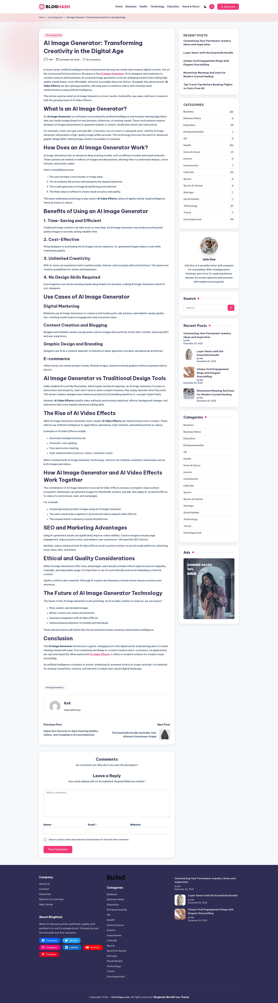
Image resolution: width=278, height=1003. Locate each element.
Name (48, 824)
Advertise (45, 894)
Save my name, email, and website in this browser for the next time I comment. (89, 839)
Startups (188, 192)
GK (185, 138)
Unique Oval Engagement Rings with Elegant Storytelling (206, 62)
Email (92, 824)
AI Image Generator (55, 687)
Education (189, 125)
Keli (67, 703)
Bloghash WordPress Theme (171, 997)
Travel (187, 212)
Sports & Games (193, 185)
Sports (187, 178)
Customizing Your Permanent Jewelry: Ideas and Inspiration (207, 42)
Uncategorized (54, 35)
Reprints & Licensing (51, 899)
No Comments (94, 60)
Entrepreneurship (193, 131)
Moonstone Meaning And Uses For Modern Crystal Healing (204, 74)
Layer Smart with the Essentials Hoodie (208, 52)
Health (187, 145)
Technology (190, 205)
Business (188, 111)
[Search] (231, 308)
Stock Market (191, 198)
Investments (190, 165)
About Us (44, 883)
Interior (187, 158)
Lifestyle (188, 172)
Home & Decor (192, 151)
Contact (44, 889)
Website (135, 824)
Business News (192, 118)
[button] (228, 7)
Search (189, 298)
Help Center (46, 904)
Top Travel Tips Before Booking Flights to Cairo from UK (207, 86)
